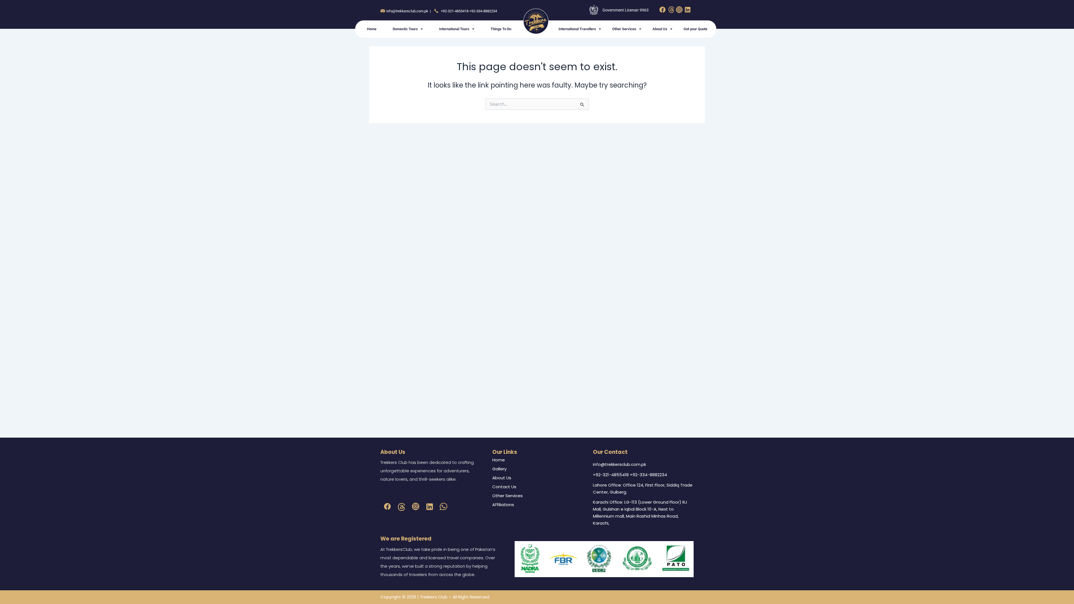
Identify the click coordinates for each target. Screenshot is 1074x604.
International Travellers (577, 29)
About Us (660, 29)
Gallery (499, 469)
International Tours (454, 29)
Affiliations (503, 505)
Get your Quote (695, 29)
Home (371, 29)
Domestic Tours (405, 29)
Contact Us (504, 487)
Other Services (624, 29)
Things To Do (501, 29)
